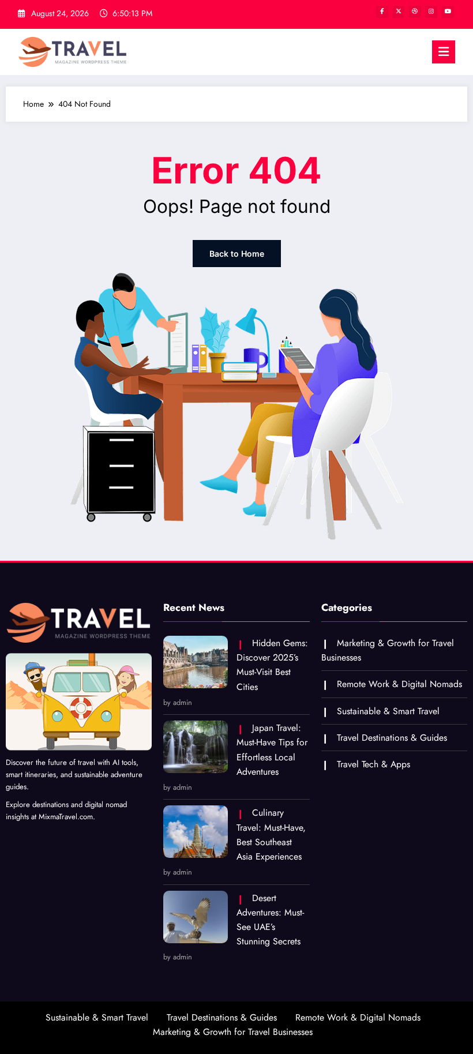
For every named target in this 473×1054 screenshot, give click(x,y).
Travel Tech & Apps (373, 764)
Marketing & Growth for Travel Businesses (233, 1031)
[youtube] (448, 12)
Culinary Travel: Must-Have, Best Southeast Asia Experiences (271, 834)
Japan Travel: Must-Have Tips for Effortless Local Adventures (271, 749)
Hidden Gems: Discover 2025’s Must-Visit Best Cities (272, 664)
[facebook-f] (382, 12)
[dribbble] (415, 12)
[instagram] (431, 12)
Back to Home (236, 253)
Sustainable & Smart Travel (388, 711)
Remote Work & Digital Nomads (399, 684)
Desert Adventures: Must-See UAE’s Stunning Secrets (270, 919)
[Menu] (443, 51)
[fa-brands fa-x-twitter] (398, 12)
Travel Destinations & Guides (392, 737)
